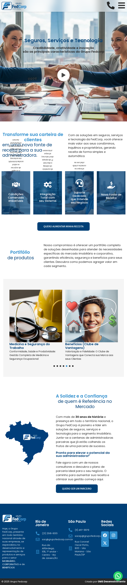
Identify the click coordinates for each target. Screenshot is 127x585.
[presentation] (54, 366)
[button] (118, 576)
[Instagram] (113, 535)
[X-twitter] (105, 543)
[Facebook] (105, 535)
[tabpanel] (36, 326)
